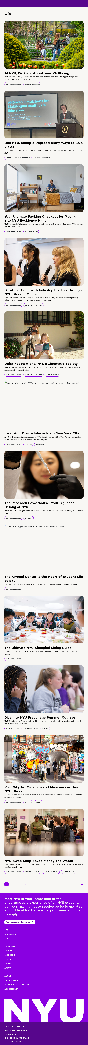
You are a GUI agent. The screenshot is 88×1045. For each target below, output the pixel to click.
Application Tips (12, 728)
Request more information (18, 922)
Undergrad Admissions (16, 1031)
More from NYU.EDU (14, 1026)
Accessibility (11, 989)
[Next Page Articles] (82, 884)
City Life (28, 444)
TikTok (7, 964)
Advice (8, 939)
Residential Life (31, 231)
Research (28, 518)
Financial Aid (11, 1034)
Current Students (32, 84)
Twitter (8, 950)
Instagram (9, 946)
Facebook (9, 955)
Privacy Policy (12, 980)
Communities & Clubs (33, 305)
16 (63, 884)
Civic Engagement (32, 872)
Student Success (13, 1042)
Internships (40, 444)
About (7, 976)
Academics (10, 934)
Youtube (8, 959)
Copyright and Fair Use (16, 985)
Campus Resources (13, 84)
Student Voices (52, 375)
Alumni (8, 158)
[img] (44, 45)
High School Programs (16, 1038)
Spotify (8, 968)
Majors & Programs (42, 158)
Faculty (38, 802)
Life (6, 930)
